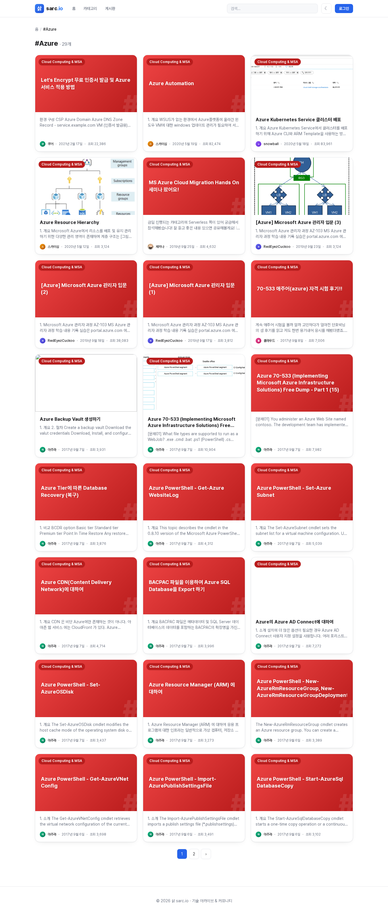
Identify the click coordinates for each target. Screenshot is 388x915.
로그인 (344, 8)
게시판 (110, 8)
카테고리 (90, 8)
